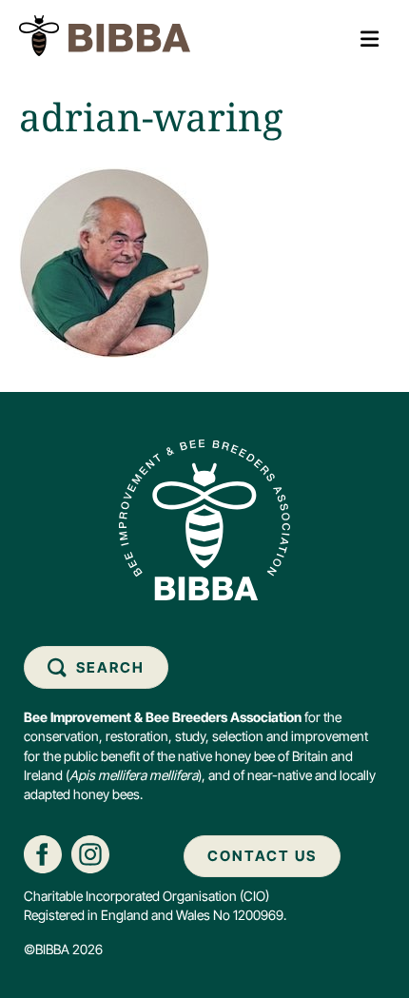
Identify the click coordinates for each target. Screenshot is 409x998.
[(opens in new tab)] (43, 853)
